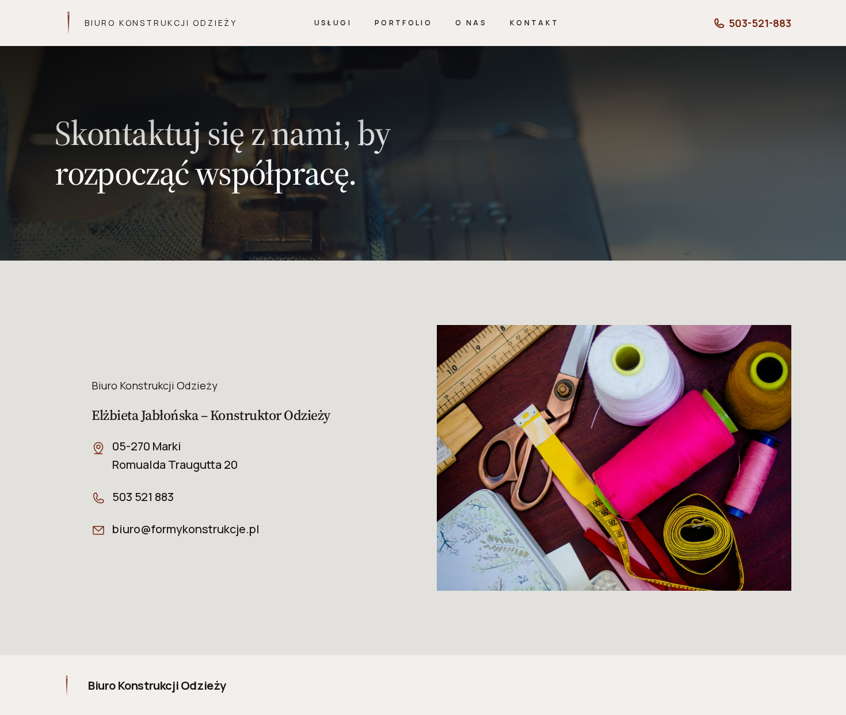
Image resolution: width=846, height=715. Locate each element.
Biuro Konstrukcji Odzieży (161, 22)
